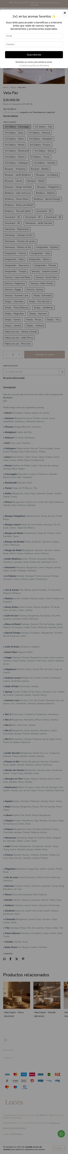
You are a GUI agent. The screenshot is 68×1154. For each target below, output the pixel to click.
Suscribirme (34, 54)
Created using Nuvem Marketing (34, 65)
